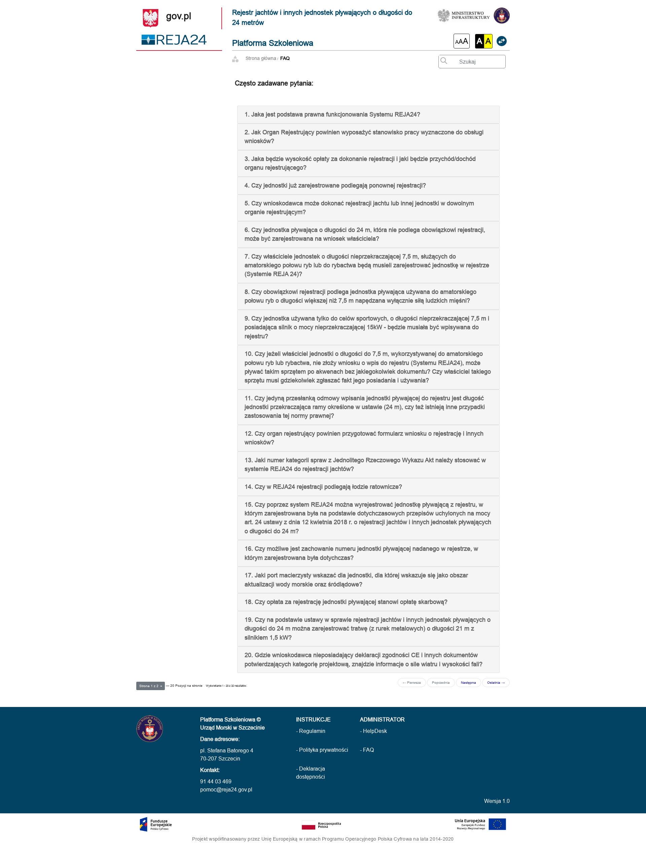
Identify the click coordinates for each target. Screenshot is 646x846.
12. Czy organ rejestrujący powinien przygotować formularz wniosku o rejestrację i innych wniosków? (364, 438)
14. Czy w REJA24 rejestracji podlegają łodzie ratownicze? (323, 486)
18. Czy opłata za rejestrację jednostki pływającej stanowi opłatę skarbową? (346, 601)
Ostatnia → (496, 682)
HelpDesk (375, 731)
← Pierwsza (412, 682)
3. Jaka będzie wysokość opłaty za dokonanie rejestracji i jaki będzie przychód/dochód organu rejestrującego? (360, 163)
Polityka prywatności (323, 750)
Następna (468, 682)
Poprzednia (441, 682)
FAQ (285, 58)
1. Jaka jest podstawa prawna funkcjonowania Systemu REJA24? (332, 114)
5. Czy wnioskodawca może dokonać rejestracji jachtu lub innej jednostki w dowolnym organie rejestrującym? (359, 207)
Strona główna (261, 58)
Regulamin (312, 731)
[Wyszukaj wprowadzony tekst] (442, 59)
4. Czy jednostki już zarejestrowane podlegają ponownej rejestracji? (335, 185)
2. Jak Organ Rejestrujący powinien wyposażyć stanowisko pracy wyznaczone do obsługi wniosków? (364, 136)
